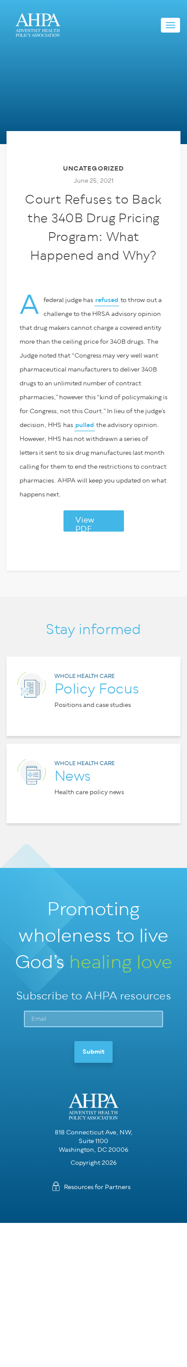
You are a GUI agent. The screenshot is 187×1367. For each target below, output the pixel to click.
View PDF (84, 524)
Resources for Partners (97, 1187)
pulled (84, 425)
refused (106, 300)
